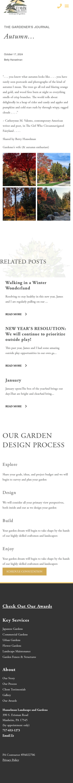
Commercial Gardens (15, 634)
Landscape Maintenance (17, 651)
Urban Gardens (11, 640)
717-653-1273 (11, 730)
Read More (13, 314)
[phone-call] (59, 6)
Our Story (9, 678)
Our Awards (10, 701)
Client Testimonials (14, 689)
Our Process (10, 684)
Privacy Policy (11, 760)
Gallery (7, 695)
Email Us (8, 735)
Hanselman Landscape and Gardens (25, 710)
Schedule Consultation (24, 571)
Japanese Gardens (13, 629)
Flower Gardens (12, 646)
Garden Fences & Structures (19, 657)
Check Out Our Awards (27, 606)
